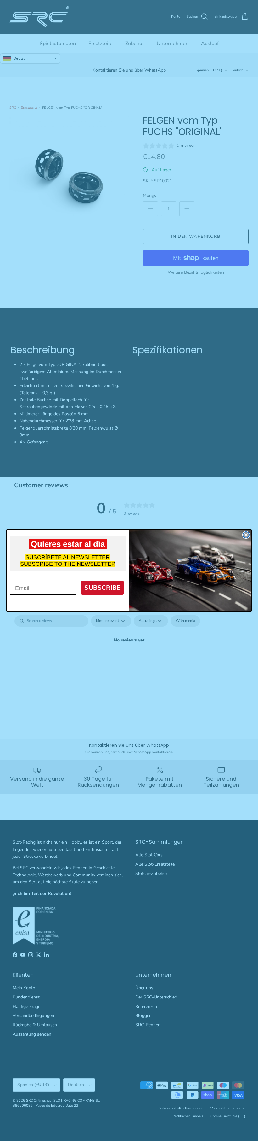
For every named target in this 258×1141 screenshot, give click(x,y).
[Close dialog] (246, 535)
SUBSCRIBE (102, 587)
